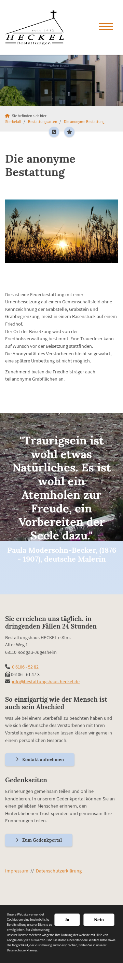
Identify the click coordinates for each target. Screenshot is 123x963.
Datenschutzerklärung (59, 870)
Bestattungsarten (42, 121)
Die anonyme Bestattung (84, 121)
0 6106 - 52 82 (25, 666)
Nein (99, 920)
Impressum (16, 870)
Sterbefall (13, 121)
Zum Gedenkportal (42, 840)
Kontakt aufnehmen (43, 759)
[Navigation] (106, 27)
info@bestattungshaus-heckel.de (46, 681)
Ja (67, 920)
